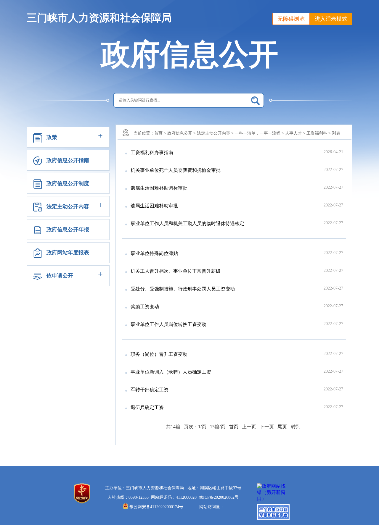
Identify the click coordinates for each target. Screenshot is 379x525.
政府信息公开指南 (67, 160)
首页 (233, 426)
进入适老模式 (331, 19)
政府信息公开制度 (67, 183)
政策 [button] (51, 137)
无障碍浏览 (291, 19)
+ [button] (100, 135)
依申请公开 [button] (59, 276)
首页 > (160, 133)
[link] (219, 497)
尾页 (282, 426)
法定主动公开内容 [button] (67, 206)
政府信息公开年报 (67, 229)
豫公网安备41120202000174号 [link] (156, 507)
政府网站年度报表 (67, 253)
